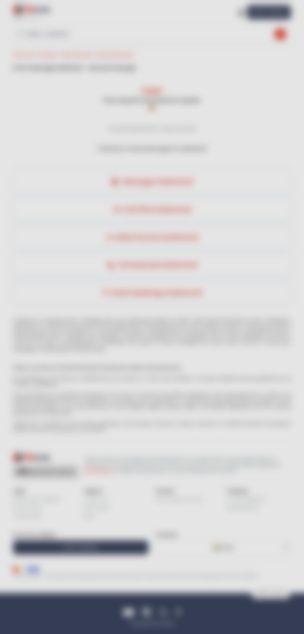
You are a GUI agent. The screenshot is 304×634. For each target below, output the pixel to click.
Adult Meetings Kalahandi (156, 293)
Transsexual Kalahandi (157, 265)
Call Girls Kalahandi (157, 209)
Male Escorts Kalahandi (157, 237)
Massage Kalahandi (157, 181)
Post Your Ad (269, 12)
